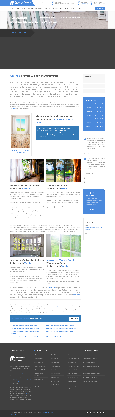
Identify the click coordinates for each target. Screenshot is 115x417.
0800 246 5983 (14, 383)
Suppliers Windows (73, 377)
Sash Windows (39, 358)
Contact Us (73, 318)
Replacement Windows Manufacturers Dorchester (25, 328)
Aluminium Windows (73, 358)
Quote (73, 8)
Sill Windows (54, 358)
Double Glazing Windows (38, 374)
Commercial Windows (41, 370)
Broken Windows (56, 381)
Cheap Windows (55, 373)
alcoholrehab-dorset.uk (90, 358)
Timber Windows (39, 355)
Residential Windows (40, 366)
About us (88, 76)
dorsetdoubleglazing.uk (90, 377)
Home (11, 8)
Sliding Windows (72, 373)
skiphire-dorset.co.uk (90, 370)
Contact (80, 8)
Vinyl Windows (72, 355)
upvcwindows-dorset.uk (90, 381)
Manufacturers (57, 8)
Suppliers (47, 8)
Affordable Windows (73, 370)
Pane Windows (55, 355)
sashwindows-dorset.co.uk (91, 366)
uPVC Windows (39, 362)
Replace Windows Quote (56, 386)
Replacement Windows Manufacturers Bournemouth (61, 328)
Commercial (89, 81)
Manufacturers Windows (71, 382)
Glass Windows (39, 379)
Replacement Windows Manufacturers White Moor (26, 337)
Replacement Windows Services (32, 8)
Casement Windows (73, 366)
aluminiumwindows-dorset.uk (92, 373)
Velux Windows (55, 366)
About (17, 8)
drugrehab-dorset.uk (89, 362)
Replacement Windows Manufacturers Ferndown (60, 325)
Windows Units (55, 377)
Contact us (88, 91)
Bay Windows (55, 362)
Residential (88, 86)
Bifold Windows (39, 387)
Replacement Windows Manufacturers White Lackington (62, 334)
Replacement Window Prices (73, 387)
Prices (66, 8)
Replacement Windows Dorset (55, 337)
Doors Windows (39, 383)
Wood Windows (72, 362)
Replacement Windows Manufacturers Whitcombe (61, 331)
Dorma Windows (55, 370)
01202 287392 (84, 3)
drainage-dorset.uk (89, 355)
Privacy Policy (13, 414)
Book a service (100, 8)
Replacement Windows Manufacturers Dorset (24, 325)
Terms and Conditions (47, 412)
